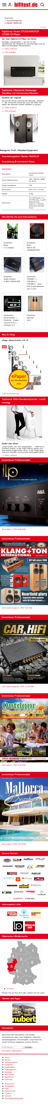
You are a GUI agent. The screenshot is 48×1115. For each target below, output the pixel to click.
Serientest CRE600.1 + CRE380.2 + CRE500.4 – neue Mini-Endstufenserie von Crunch (35, 282)
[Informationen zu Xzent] (18, 899)
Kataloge (8, 1072)
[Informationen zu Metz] (39, 879)
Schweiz (10, 988)
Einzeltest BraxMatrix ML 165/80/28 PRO (33, 246)
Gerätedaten (10, 1067)
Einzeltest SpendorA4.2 (31, 317)
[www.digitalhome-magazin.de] (12, 918)
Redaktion (9, 1064)
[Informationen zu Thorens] (31, 891)
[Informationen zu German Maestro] (12, 873)
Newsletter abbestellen (12, 1051)
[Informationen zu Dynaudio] (8, 866)
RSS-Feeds (9, 1074)
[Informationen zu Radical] (7, 892)
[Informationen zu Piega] (36, 885)
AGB (7, 1088)
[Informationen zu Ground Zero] (24, 873)
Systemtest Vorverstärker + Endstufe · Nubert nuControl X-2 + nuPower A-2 (11, 320)
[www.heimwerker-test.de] (36, 918)
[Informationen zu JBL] (18, 880)
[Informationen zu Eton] (40, 866)
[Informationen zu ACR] (7, 860)
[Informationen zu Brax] (40, 859)
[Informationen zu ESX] (30, 867)
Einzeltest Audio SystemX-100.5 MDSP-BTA (12, 279)
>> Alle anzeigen (9, 52)
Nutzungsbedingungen (14, 1098)
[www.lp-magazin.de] (18, 930)
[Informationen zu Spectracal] (19, 892)
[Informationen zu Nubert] (24, 886)
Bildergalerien (10, 1069)
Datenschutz (10, 1091)
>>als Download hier (10, 393)
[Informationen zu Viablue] (42, 893)
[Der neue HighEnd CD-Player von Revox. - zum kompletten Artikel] (24, 70)
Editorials (9, 1079)
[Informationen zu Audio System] (17, 860)
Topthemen (9, 1077)
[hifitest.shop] (30, 930)
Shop (7, 1057)
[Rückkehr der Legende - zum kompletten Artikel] (24, 129)
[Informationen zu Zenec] (30, 899)
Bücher (8, 1060)
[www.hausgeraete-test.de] (24, 918)
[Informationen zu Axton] (28, 859)
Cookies (8, 1093)
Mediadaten (10, 1086)
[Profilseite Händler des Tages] (24, 1013)
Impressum (9, 1083)
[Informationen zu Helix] (36, 873)
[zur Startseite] (26, 4)
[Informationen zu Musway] (12, 885)
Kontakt (8, 1096)
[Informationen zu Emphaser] (20, 866)
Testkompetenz (11, 1062)
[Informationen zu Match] (27, 878)
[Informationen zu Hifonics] (9, 878)
